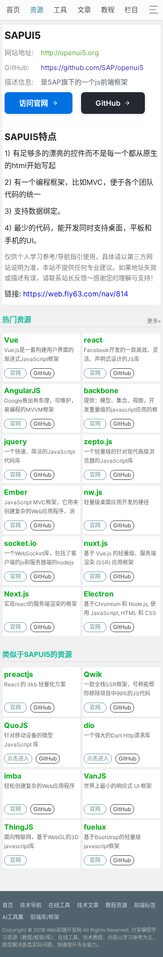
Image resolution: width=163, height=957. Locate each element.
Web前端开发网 (64, 930)
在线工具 (59, 905)
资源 (36, 9)
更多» (154, 321)
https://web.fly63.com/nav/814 (75, 293)
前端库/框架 (44, 917)
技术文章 (88, 905)
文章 (84, 9)
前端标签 (145, 905)
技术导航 (31, 905)
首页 (13, 9)
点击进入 (18, 758)
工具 (60, 9)
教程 (108, 9)
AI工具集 (13, 917)
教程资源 (116, 905)
